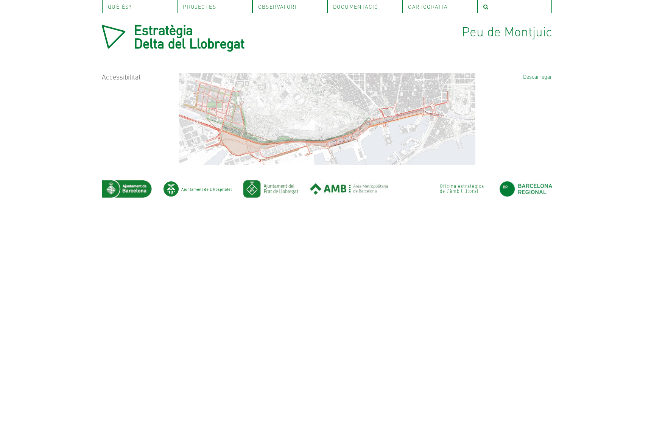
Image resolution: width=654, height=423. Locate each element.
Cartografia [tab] (427, 6)
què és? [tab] (120, 6)
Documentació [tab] (355, 6)
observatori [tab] (277, 6)
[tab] (514, 6)
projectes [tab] (199, 6)
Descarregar (537, 76)
